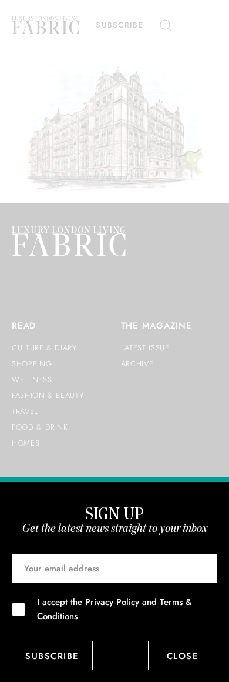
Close (183, 656)
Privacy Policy (112, 602)
